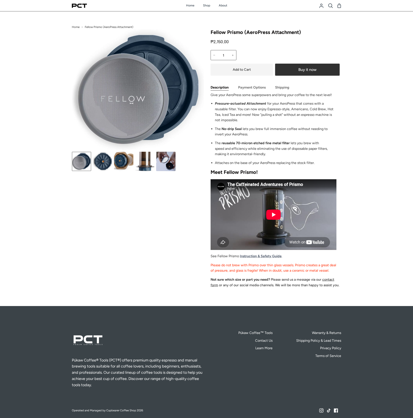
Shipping (282, 87)
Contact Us (264, 340)
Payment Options (252, 87)
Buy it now (307, 69)
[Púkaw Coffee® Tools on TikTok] (329, 410)
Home (76, 27)
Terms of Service (328, 356)
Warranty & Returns (326, 333)
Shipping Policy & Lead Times (318, 340)
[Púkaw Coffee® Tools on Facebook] (336, 410)
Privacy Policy (330, 348)
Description (220, 87)
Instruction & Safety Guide (261, 256)
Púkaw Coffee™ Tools (255, 333)
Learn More (264, 348)
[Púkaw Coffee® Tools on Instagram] (321, 410)
